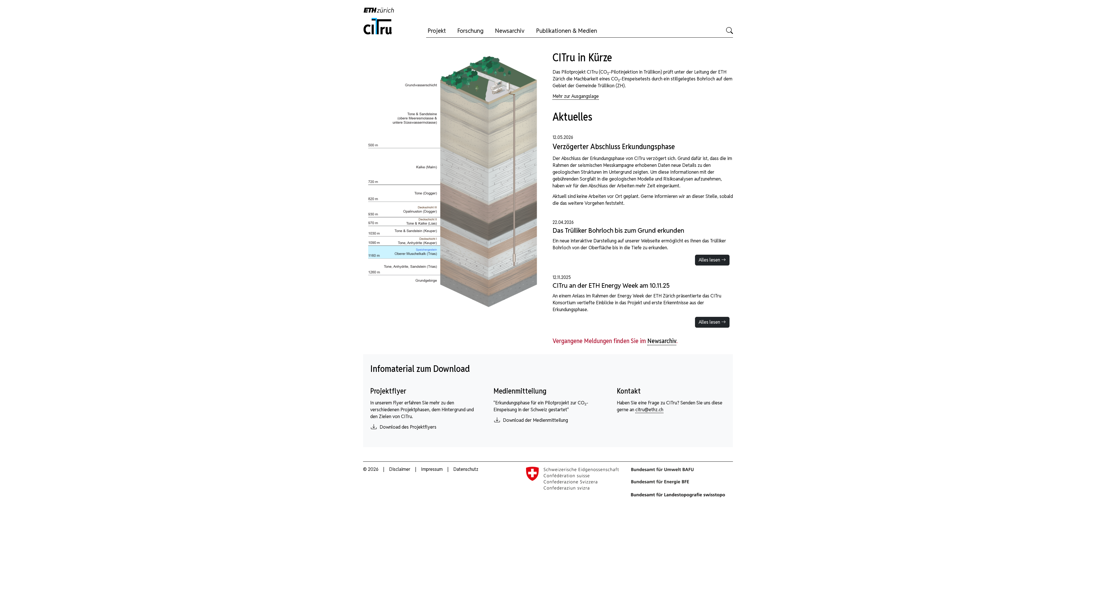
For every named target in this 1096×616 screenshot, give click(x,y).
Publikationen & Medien (566, 31)
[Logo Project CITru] (378, 26)
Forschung (470, 31)
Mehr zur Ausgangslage (576, 96)
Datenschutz (465, 469)
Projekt (437, 31)
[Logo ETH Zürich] (381, 10)
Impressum (432, 469)
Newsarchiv (510, 31)
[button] (729, 31)
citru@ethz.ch (649, 410)
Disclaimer (400, 469)
